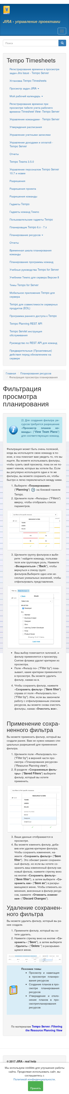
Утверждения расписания (26, 127)
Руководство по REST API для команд (33, 343)
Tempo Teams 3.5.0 (22, 161)
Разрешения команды (23, 196)
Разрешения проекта (23, 188)
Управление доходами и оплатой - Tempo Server (31, 144)
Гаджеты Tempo (20, 204)
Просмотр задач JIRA (23, 88)
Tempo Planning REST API (26, 323)
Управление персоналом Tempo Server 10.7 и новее (34, 171)
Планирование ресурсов (25, 235)
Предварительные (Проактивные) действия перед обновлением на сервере (31, 354)
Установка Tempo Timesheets (28, 81)
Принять (35, 1088)
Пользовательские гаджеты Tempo (31, 219)
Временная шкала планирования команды (31, 252)
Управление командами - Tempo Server (34, 119)
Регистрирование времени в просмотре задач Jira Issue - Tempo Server (34, 71)
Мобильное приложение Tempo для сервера (32, 294)
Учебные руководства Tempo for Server (34, 269)
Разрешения (17, 181)
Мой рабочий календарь (25, 96)
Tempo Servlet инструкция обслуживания (26, 333)
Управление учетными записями (30, 134)
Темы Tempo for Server (24, 285)
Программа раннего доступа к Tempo (33, 316)
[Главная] (6, 10)
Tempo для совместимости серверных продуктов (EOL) (34, 306)
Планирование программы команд (31, 262)
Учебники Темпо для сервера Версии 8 (34, 277)
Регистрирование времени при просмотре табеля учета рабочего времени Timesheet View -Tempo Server (34, 107)
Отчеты (14, 154)
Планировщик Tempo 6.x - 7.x (28, 227)
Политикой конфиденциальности (34, 1079)
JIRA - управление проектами (31, 21)
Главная (11, 373)
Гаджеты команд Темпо (24, 212)
